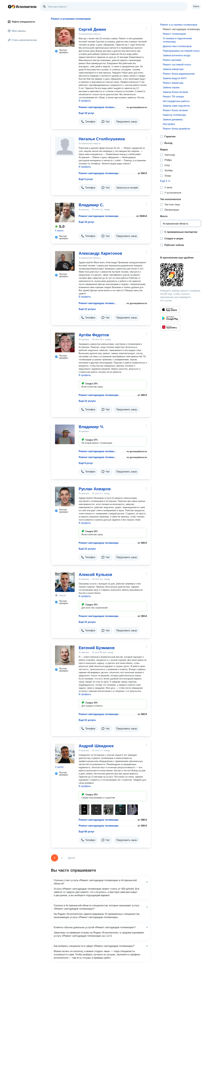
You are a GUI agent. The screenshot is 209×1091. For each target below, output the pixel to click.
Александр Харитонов (100, 253)
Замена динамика (173, 119)
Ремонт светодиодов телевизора (98, 107)
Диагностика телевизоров (177, 46)
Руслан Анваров (95, 489)
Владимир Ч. (91, 427)
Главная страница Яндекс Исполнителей (22, 6)
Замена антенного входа (176, 55)
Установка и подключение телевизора (177, 40)
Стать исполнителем (24, 40)
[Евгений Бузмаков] (65, 655)
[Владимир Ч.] (65, 434)
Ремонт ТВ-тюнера (173, 96)
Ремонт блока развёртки (176, 128)
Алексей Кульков (95, 574)
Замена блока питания (175, 92)
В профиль (85, 100)
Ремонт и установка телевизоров (178, 24)
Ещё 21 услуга (87, 309)
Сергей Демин (92, 29)
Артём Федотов (94, 335)
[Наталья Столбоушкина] (65, 146)
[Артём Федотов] (65, 342)
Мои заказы (19, 30)
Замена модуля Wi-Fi (174, 78)
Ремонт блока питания (175, 110)
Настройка (169, 124)
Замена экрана (171, 87)
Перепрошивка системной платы (181, 50)
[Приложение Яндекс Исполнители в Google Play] (170, 318)
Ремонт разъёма (172, 60)
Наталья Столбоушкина (102, 139)
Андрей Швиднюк (96, 746)
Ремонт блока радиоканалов (179, 73)
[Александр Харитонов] (65, 261)
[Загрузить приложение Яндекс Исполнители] (180, 274)
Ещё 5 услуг (86, 179)
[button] (88, 121)
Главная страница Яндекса (9, 6)
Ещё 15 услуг (86, 222)
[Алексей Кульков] (65, 582)
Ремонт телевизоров (174, 33)
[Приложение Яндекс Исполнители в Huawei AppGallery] (170, 327)
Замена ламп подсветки (176, 105)
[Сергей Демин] (65, 37)
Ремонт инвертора (173, 82)
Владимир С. (91, 205)
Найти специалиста (23, 21)
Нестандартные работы (176, 101)
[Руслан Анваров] (65, 496)
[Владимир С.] (65, 212)
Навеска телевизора (174, 114)
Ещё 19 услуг (86, 113)
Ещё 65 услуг (86, 831)
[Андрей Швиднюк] (65, 753)
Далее (71, 857)
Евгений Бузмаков (97, 648)
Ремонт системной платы (177, 64)
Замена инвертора (173, 69)
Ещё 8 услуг (86, 463)
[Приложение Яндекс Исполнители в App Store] (170, 309)
